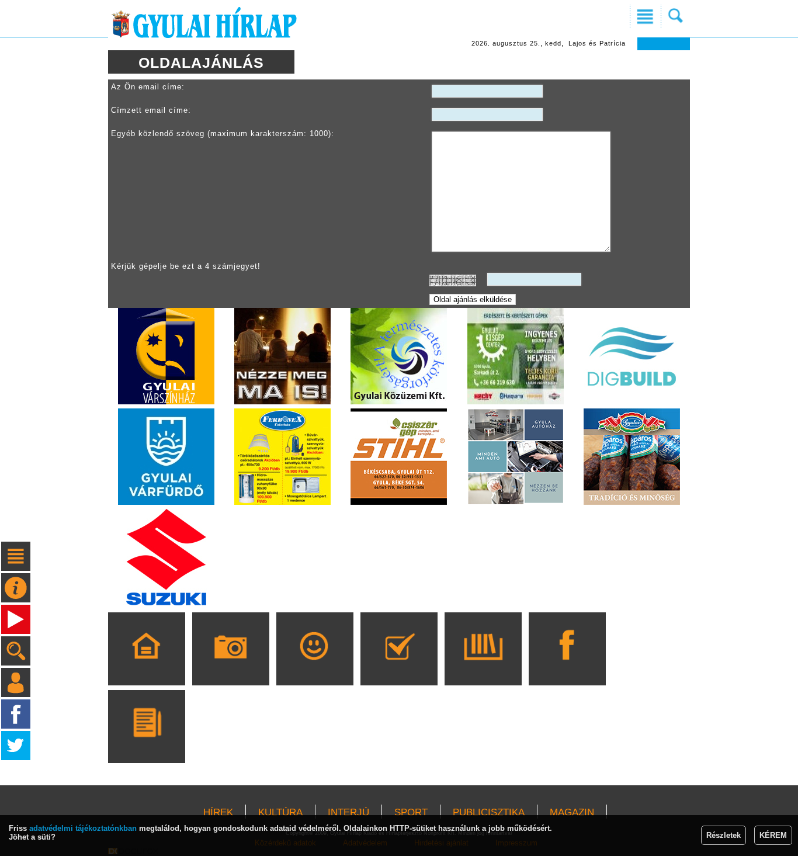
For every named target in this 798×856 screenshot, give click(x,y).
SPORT (411, 812)
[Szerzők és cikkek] (146, 743)
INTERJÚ (348, 812)
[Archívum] (483, 665)
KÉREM (773, 835)
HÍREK (218, 812)
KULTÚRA (280, 812)
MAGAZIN (572, 812)
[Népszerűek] (314, 665)
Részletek (723, 835)
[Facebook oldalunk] (567, 665)
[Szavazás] (399, 665)
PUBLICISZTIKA (489, 812)
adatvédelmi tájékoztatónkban (83, 828)
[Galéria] (230, 665)
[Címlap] (146, 665)
